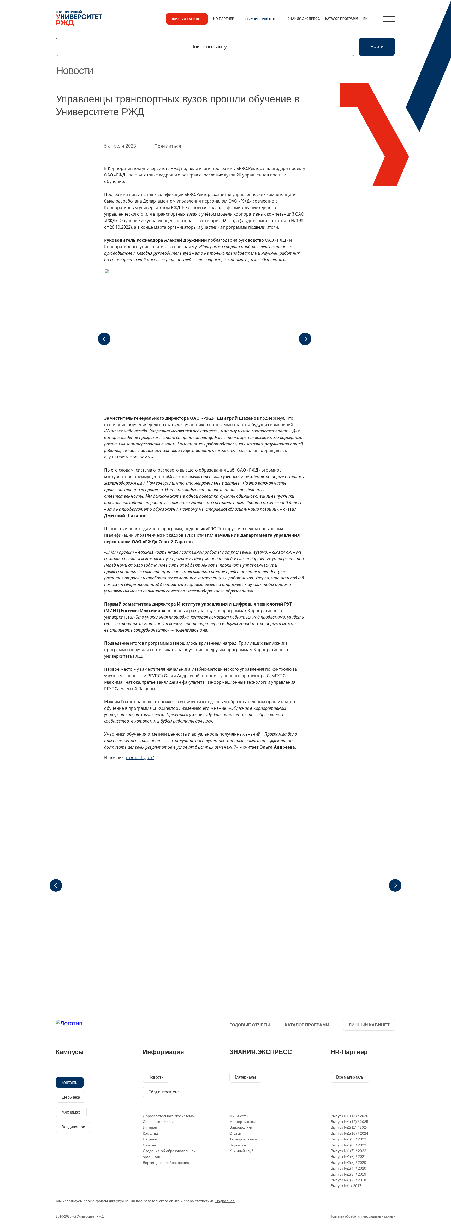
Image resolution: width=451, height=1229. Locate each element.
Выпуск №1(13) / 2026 (349, 1116)
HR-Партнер (223, 18)
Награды (150, 1139)
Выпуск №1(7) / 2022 (348, 1151)
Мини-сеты (238, 1116)
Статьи (235, 1133)
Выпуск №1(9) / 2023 (348, 1139)
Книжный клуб (241, 1151)
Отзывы (149, 1145)
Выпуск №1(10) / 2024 (349, 1133)
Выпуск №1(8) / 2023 (348, 1145)
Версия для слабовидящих (166, 1162)
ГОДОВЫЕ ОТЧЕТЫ (249, 1025)
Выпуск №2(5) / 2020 (348, 1162)
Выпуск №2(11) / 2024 (349, 1127)
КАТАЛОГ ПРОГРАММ (341, 18)
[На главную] (79, 18)
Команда (150, 1133)
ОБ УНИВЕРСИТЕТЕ (260, 19)
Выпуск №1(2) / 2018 (348, 1180)
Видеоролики (240, 1127)
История (150, 1128)
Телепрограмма (243, 1139)
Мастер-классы (242, 1122)
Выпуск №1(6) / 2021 (348, 1156)
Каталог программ (307, 1025)
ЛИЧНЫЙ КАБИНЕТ (187, 19)
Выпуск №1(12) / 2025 (349, 1122)
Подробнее (225, 1201)
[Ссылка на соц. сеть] (149, 1026)
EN (365, 18)
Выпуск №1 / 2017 (346, 1186)
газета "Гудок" (140, 757)
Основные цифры (158, 1122)
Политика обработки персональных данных (362, 1216)
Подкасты (237, 1145)
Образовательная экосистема (168, 1116)
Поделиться (167, 146)
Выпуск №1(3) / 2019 (348, 1174)
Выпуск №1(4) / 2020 (348, 1168)
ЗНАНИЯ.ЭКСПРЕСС (304, 18)
